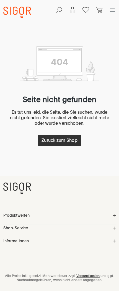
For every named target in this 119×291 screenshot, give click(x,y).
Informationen (16, 241)
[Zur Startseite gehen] (17, 12)
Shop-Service (15, 228)
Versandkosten (88, 276)
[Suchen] (59, 10)
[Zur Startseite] (17, 188)
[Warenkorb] (99, 10)
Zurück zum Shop (59, 140)
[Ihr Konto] (72, 10)
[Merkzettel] (85, 10)
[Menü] (112, 10)
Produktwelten (16, 215)
